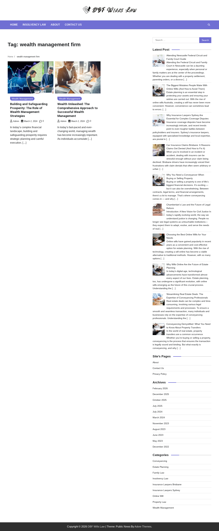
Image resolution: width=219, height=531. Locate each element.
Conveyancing (160, 461)
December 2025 (161, 394)
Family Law (158, 472)
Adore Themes (143, 526)
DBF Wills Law (96, 526)
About (55, 24)
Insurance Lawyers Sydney (166, 490)
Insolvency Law (34, 24)
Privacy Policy (160, 374)
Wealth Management (22, 98)
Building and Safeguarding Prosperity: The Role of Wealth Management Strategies (28, 110)
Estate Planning (160, 467)
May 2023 (158, 441)
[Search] (208, 24)
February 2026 (160, 388)
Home (14, 24)
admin (16, 121)
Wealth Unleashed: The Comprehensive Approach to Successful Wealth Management (77, 110)
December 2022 (161, 446)
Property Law (159, 502)
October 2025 (160, 400)
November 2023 (161, 423)
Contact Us (73, 24)
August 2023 (159, 429)
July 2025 (157, 406)
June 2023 (158, 435)
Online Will (158, 496)
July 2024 (157, 411)
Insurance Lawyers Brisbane (167, 484)
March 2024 (159, 417)
